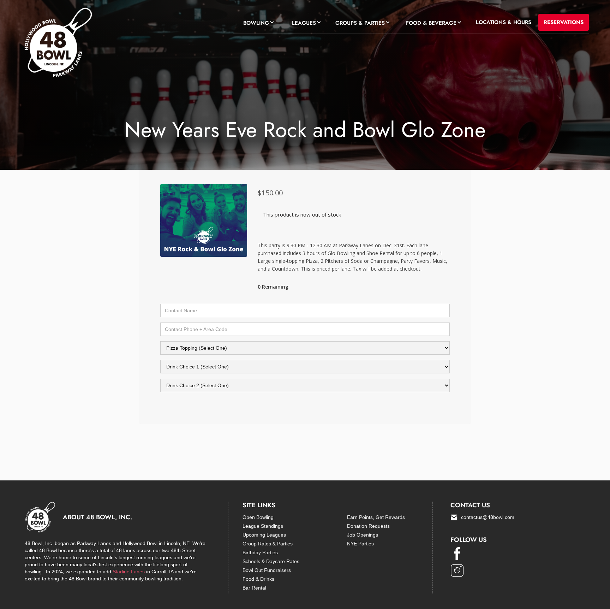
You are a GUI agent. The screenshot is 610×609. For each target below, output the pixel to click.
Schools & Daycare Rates (271, 561)
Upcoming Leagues (264, 535)
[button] (257, 22)
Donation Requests (368, 526)
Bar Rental (254, 588)
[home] (57, 44)
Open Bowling (258, 517)
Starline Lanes (129, 571)
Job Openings (362, 535)
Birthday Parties (260, 552)
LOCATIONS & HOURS (503, 22)
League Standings (263, 526)
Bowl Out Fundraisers (267, 570)
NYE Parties (360, 543)
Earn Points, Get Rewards (376, 517)
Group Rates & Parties (268, 543)
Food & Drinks (258, 579)
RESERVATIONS (564, 22)
